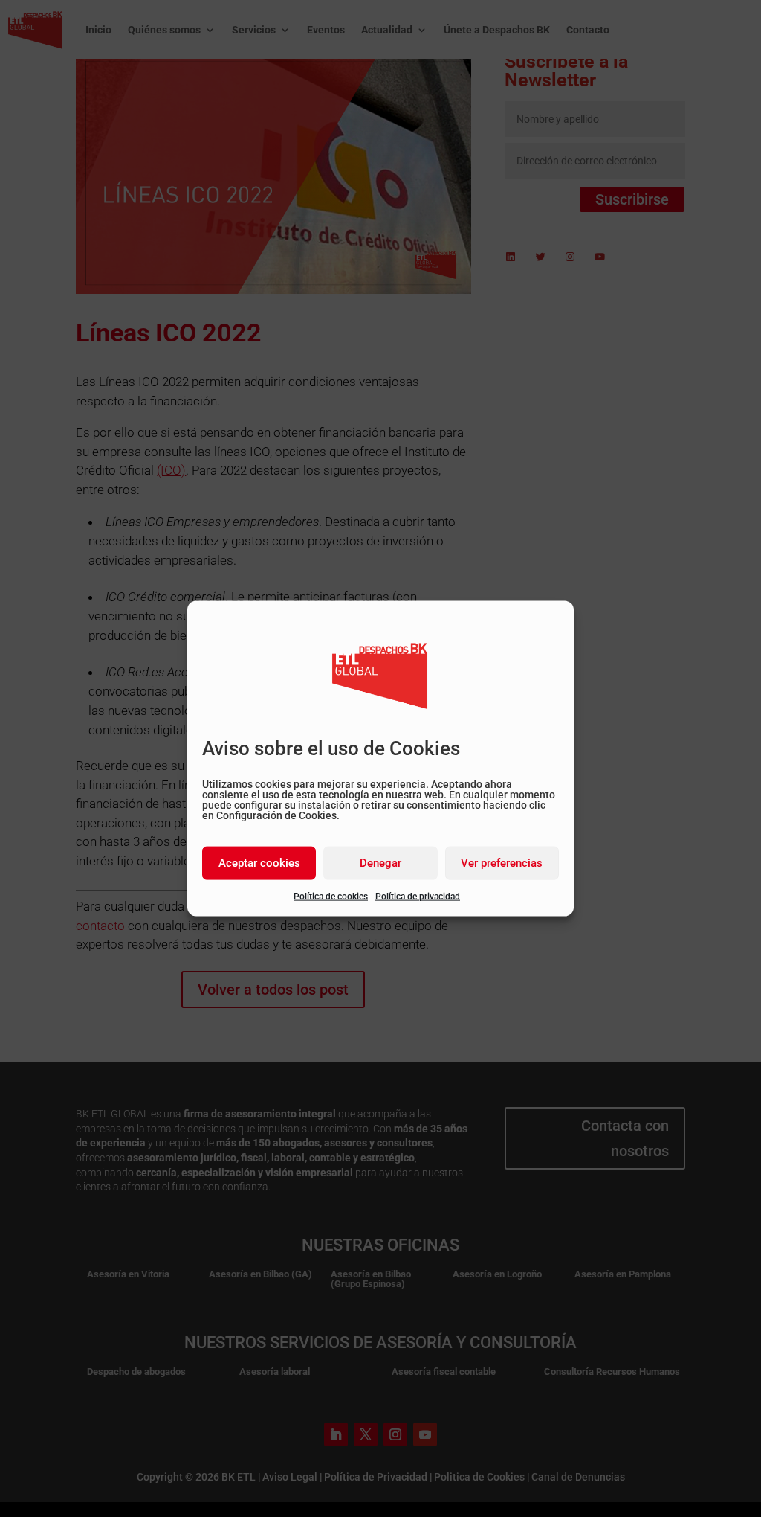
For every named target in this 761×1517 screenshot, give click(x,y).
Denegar (380, 863)
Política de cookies (331, 896)
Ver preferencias (502, 863)
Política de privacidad (417, 896)
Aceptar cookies (259, 863)
